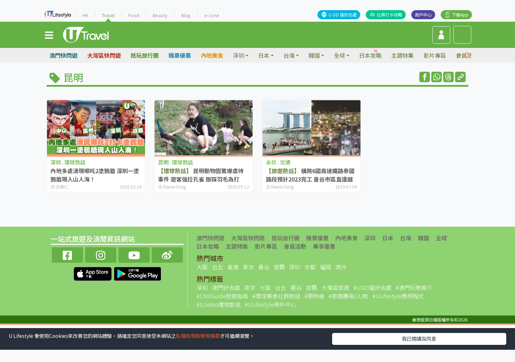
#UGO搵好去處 (372, 287)
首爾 (279, 267)
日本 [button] (263, 55)
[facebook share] (424, 76)
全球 (441, 238)
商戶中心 (423, 14)
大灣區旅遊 (335, 287)
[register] (441, 35)
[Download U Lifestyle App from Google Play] (138, 273)
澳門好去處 (226, 287)
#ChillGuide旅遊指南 (222, 296)
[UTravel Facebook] (67, 254)
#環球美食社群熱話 (276, 296)
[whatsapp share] (436, 76)
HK (85, 15)
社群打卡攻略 (389, 14)
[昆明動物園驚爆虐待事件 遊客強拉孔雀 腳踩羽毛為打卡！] (203, 127)
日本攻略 (370, 55)
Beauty (160, 15)
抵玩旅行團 (145, 55)
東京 (248, 267)
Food (133, 15)
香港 (233, 267)
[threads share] (448, 76)
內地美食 (212, 55)
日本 (387, 238)
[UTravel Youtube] (134, 254)
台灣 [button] (289, 55)
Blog (186, 15)
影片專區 (435, 55)
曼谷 (263, 267)
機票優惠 (180, 55)
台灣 (405, 238)
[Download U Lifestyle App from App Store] (93, 273)
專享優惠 (324, 246)
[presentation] (468, 55)
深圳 (370, 238)
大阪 (202, 267)
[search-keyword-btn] (462, 35)
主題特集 (402, 55)
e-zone (211, 15)
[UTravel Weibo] (167, 254)
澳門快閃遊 (63, 55)
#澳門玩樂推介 (414, 287)
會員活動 (295, 246)
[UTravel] (86, 34)
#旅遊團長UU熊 (348, 296)
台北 (217, 267)
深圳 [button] (238, 55)
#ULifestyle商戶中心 (270, 304)
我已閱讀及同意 (419, 338)
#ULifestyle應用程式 (398, 296)
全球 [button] (339, 55)
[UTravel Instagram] (100, 254)
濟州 (340, 267)
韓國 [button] (314, 55)
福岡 (325, 267)
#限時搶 (314, 296)
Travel (108, 15)
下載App (460, 14)
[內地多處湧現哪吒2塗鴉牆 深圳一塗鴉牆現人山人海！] (96, 127)
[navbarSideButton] (49, 34)
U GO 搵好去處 (343, 14)
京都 (310, 267)
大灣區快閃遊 (104, 55)
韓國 (423, 238)
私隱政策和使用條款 (198, 335)
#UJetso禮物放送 (219, 304)
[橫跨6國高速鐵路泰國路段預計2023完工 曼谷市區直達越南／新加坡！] (311, 127)
